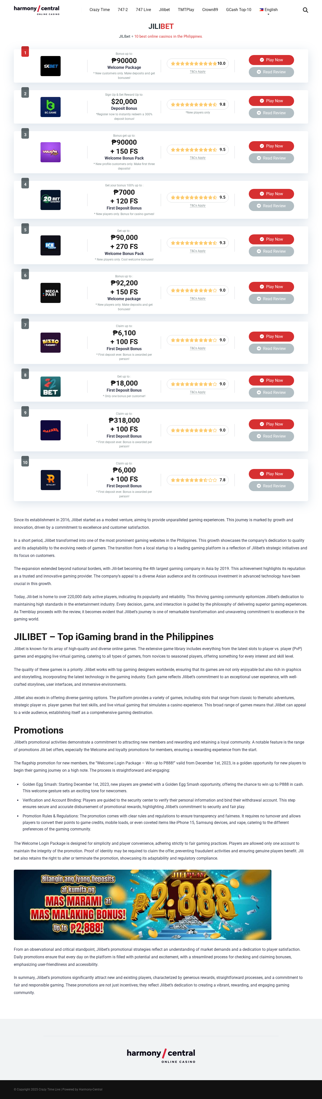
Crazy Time (100, 9)
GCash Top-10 (238, 9)
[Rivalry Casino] (51, 488)
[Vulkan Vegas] (51, 161)
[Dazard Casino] (51, 439)
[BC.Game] (51, 115)
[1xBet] (51, 74)
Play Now (274, 60)
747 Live (143, 9)
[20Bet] (51, 208)
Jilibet (164, 9)
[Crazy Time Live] (36, 8)
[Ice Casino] (51, 254)
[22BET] (51, 395)
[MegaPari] (51, 301)
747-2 (123, 9)
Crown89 (210, 9)
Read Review (274, 72)
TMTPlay (186, 9)
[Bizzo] (51, 351)
